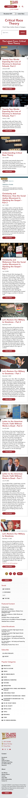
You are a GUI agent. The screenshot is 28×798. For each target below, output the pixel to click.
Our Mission (4, 772)
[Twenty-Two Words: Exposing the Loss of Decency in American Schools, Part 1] (14, 101)
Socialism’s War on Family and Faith (10, 617)
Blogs (3, 759)
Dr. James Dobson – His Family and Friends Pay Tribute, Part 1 (13, 642)
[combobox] (10, 32)
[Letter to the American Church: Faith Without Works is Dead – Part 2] (14, 413)
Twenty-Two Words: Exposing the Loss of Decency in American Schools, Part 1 (11, 112)
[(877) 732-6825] (10, 9)
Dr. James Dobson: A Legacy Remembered (12, 636)
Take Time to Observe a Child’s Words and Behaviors (12, 615)
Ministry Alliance (6, 774)
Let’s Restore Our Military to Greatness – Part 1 (13, 372)
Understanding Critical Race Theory (12, 154)
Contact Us (4, 781)
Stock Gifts (4, 777)
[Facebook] (3, 749)
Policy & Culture (6, 760)
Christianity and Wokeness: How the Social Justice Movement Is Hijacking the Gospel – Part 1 (14, 264)
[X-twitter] (7, 749)
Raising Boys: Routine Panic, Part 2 (10, 644)
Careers (3, 776)
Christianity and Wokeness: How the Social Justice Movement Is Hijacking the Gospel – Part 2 (14, 198)
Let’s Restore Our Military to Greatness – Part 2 (13, 321)
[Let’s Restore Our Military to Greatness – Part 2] (14, 311)
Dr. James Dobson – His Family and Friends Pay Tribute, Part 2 (13, 639)
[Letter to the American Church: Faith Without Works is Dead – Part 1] (14, 465)
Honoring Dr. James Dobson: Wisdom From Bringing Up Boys (12, 611)
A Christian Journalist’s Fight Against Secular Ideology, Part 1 (12, 633)
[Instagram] (5, 749)
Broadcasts (4, 757)
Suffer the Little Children (8, 609)
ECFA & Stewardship (7, 779)
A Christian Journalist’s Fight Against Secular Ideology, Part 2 (12, 630)
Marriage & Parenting (7, 762)
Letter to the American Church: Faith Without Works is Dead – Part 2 (12, 423)
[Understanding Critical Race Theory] (14, 144)
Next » (20, 573)
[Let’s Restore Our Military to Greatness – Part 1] (14, 364)
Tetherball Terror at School (8, 621)
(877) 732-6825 (14, 9)
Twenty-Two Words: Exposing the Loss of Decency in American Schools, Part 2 (11, 62)
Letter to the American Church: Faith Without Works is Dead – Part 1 (12, 476)
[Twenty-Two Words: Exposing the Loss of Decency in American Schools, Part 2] (14, 52)
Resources (4, 765)
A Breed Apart (5, 607)
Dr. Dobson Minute (6, 763)
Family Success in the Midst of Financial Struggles (14, 619)
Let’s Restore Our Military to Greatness (13, 535)
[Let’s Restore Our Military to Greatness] (14, 526)
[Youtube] (10, 749)
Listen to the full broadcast (9, 563)
